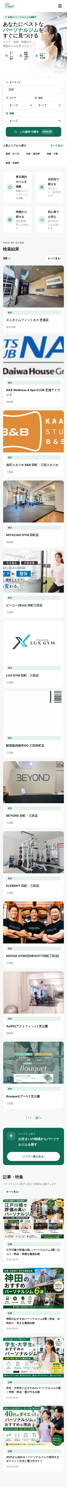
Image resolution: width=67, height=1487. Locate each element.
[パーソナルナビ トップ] (9, 6)
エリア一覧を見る (33, 1156)
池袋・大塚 (52, 153)
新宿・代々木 (12, 153)
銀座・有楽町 (12, 162)
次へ (38, 1118)
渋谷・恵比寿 (33, 153)
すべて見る (57, 145)
